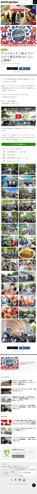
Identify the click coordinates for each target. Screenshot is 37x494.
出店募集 (19, 490)
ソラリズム (18, 469)
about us (8, 490)
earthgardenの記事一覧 (18, 456)
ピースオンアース (11, 471)
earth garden (15, 466)
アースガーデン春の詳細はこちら (18, 144)
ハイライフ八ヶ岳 (15, 468)
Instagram (10, 161)
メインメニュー (35, 2)
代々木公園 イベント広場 (21, 158)
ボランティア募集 (30, 489)
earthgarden (16, 63)
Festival (4, 49)
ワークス (10, 474)
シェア (25, 68)
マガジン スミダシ (12, 475)
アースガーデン (9, 2)
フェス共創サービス (16, 472)
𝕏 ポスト (12, 68)
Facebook (18, 161)
